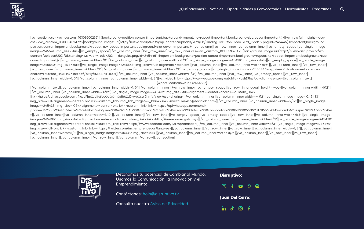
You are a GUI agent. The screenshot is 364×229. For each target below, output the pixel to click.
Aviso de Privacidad (169, 203)
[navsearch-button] (342, 9)
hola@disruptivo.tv (161, 193)
